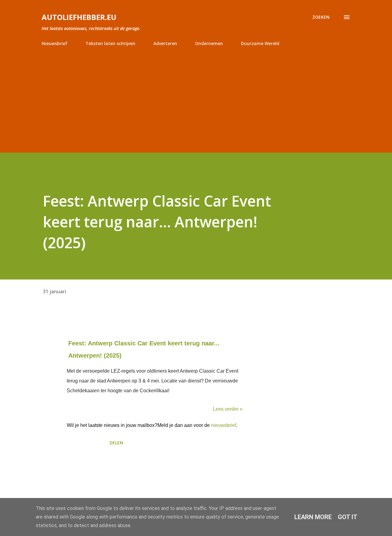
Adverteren (165, 43)
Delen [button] (116, 443)
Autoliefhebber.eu (79, 17)
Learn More (313, 517)
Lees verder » (228, 409)
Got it (347, 517)
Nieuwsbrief (54, 43)
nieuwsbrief (223, 425)
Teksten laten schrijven (110, 43)
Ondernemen (209, 43)
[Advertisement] (196, 97)
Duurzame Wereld (260, 43)
